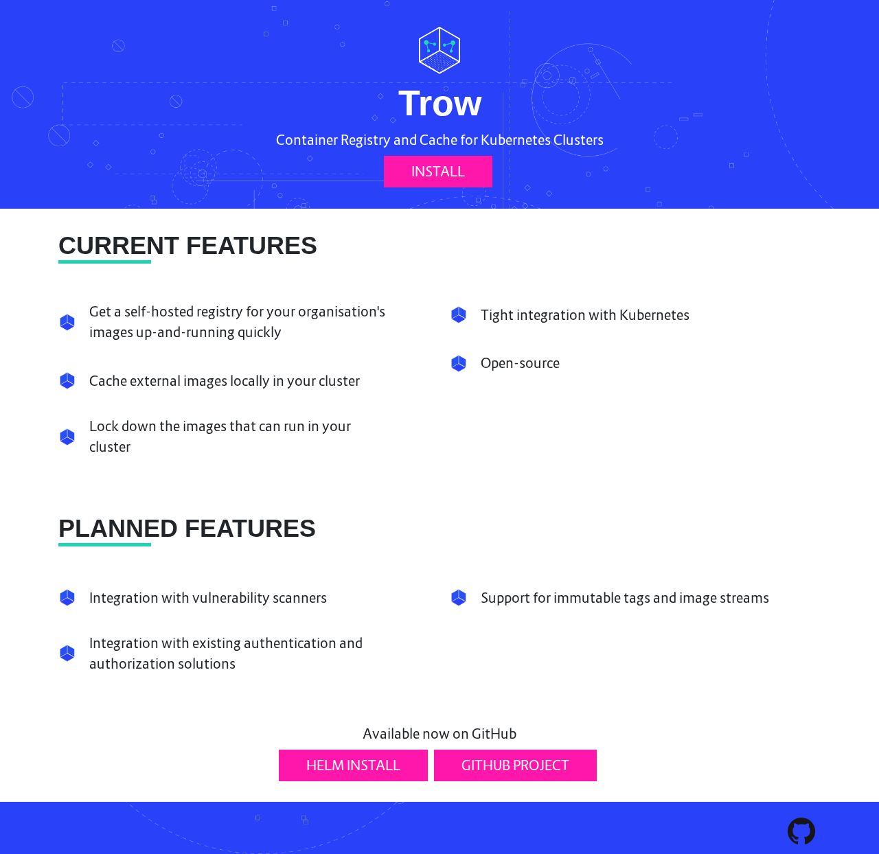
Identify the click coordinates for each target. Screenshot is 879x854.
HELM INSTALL (353, 765)
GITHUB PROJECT (515, 765)
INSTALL (438, 172)
